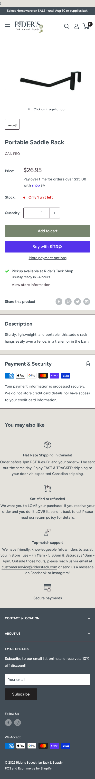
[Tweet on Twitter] (77, 301)
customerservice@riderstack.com (29, 567)
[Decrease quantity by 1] (29, 213)
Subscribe (21, 694)
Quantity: (12, 213)
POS (8, 768)
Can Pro (12, 154)
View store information (31, 285)
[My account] (76, 26)
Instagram (60, 573)
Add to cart (47, 231)
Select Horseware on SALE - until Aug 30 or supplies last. (47, 10)
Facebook (38, 573)
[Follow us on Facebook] (8, 722)
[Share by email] (86, 301)
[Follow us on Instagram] (17, 722)
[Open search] (66, 26)
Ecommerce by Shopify (35, 768)
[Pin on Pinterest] (68, 301)
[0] (86, 26)
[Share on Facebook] (59, 301)
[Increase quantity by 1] (54, 213)
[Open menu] (7, 26)
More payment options (47, 258)
